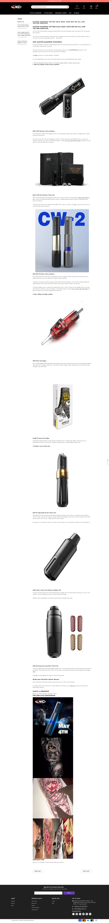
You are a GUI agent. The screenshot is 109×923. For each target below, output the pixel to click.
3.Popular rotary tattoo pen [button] (74, 63)
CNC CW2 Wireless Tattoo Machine (43, 274)
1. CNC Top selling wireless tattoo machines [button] (43, 63)
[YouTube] (87, 914)
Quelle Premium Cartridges (41, 438)
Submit (69, 893)
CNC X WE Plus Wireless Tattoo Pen (44, 195)
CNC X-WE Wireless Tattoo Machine (44, 131)
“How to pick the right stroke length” (73, 140)
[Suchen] (50, 6)
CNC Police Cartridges (39, 361)
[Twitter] (90, 914)
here (75, 204)
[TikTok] (83, 914)
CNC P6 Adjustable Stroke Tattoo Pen (44, 513)
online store (72, 686)
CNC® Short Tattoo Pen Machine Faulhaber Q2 (47, 590)
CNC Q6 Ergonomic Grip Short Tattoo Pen (46, 666)
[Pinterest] (80, 914)
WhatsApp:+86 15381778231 (80, 906)
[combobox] (48, 6)
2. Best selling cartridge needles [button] (60, 63)
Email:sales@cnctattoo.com (80, 908)
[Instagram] (77, 914)
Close (90, 1)
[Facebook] (73, 914)
